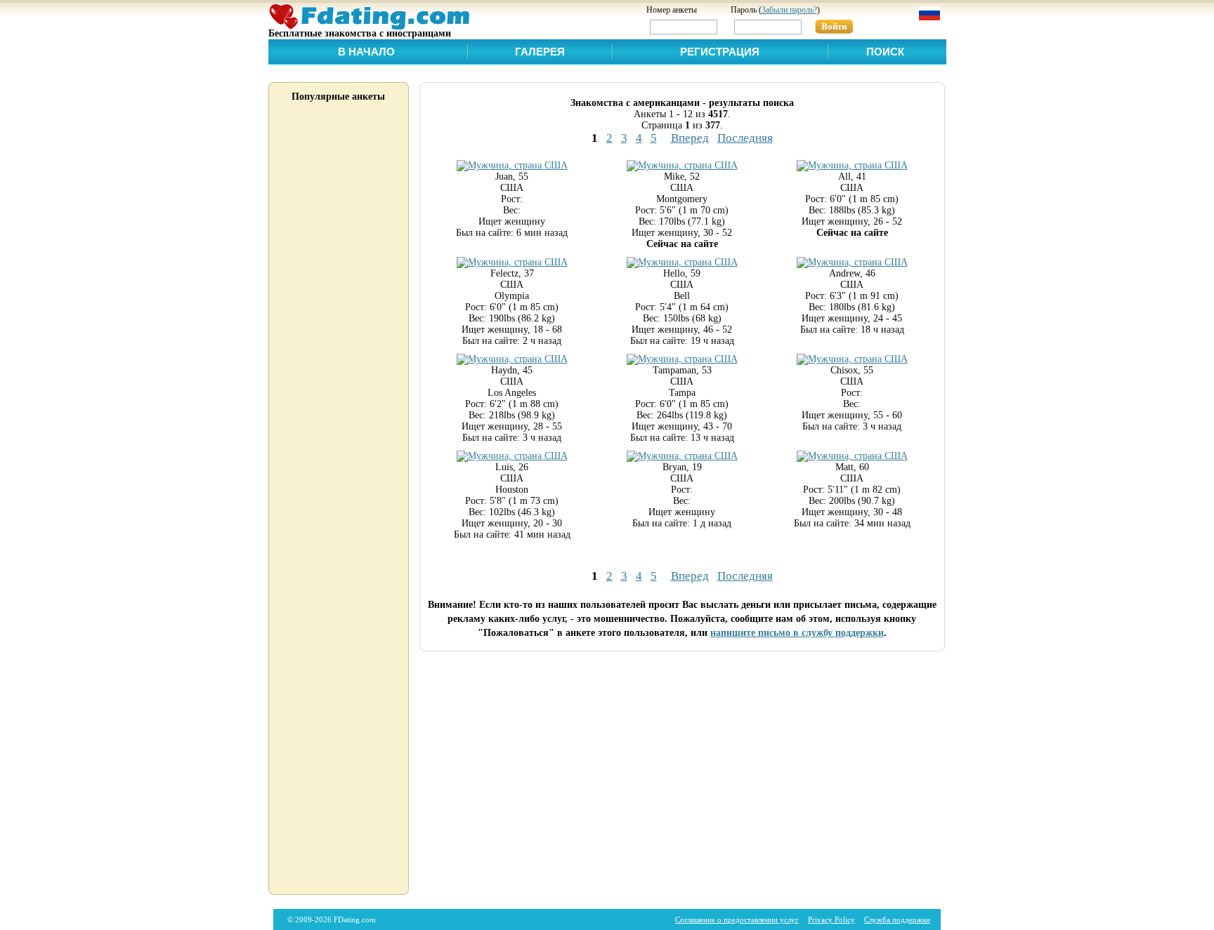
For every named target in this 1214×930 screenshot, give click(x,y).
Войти (834, 26)
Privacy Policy (831, 919)
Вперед (690, 138)
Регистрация (719, 52)
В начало (366, 52)
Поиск (885, 52)
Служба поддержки (897, 919)
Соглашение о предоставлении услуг (737, 919)
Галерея (540, 52)
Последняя (745, 138)
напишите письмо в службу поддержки (797, 632)
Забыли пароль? (789, 10)
